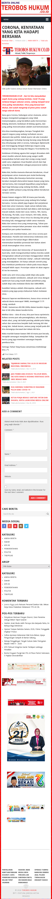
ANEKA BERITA (33, 41)
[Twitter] (26, 526)
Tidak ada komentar (18, 369)
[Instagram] (21, 526)
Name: (8, 454)
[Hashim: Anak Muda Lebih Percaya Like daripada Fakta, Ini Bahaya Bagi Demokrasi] (25, 860)
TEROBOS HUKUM (29, 890)
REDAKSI (26, 896)
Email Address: (11, 465)
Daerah (7, 542)
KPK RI (7, 545)
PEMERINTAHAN (11, 549)
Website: (8, 476)
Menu (6, 19)
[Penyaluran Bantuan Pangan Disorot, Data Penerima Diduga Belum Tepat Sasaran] (9, 860)
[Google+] (10, 526)
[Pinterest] (15, 526)
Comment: (9, 430)
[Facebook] (4, 526)
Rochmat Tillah (7, 41)
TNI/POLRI (8, 556)
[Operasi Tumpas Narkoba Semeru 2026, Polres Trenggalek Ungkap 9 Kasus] (42, 860)
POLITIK (7, 552)
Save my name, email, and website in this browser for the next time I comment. (25, 491)
